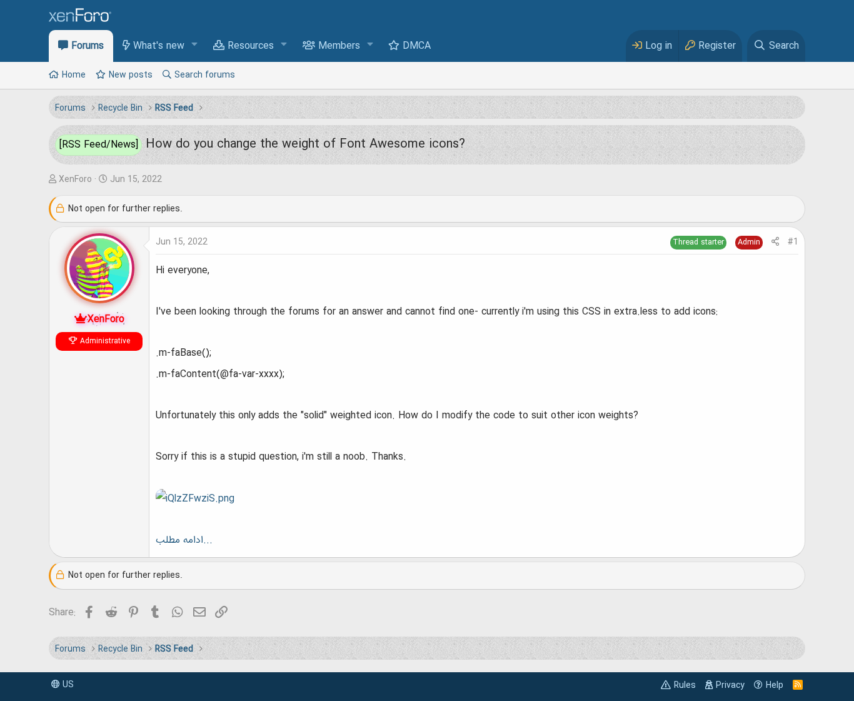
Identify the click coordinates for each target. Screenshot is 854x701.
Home (74, 75)
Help (774, 685)
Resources (251, 46)
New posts (131, 75)
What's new (158, 46)
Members (339, 46)
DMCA (417, 46)
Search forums (204, 75)
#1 (793, 242)
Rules (685, 685)
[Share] (775, 242)
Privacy (730, 685)
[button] (195, 45)
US (67, 685)
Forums (87, 46)
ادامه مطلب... (184, 540)
